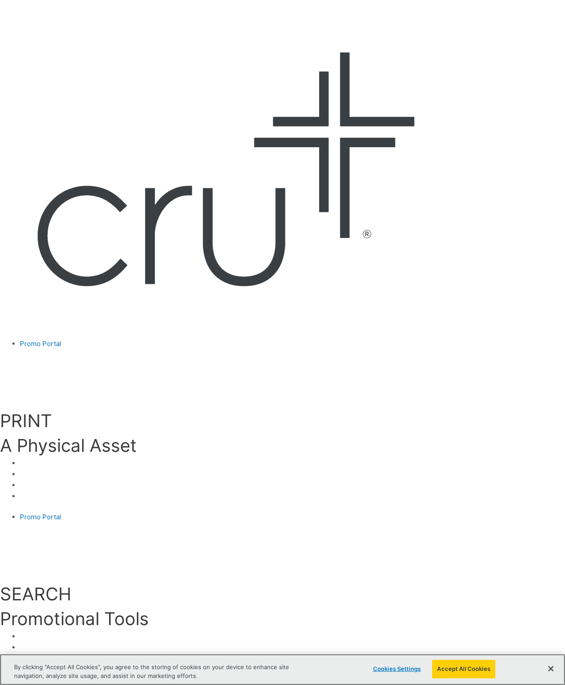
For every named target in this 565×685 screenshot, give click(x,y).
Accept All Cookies (463, 668)
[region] (282, 669)
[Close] (551, 668)
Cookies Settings (397, 668)
